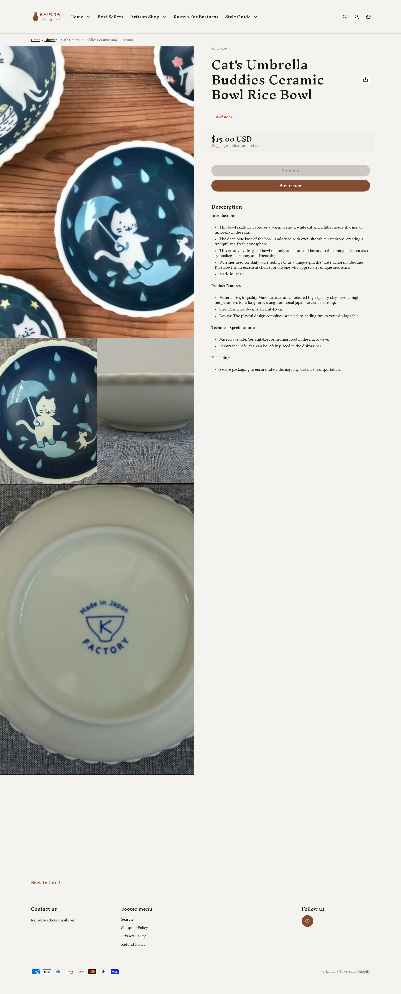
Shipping (218, 145)
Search (127, 919)
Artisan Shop (144, 16)
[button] (345, 17)
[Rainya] (46, 16)
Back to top (43, 882)
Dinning (50, 40)
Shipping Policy (134, 928)
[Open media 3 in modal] (48, 411)
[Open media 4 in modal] (145, 411)
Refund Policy (133, 944)
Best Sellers (110, 16)
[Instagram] (307, 921)
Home (76, 16)
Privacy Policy (133, 936)
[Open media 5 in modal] (97, 629)
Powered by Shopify (354, 972)
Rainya (331, 972)
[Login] (357, 17)
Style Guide (238, 16)
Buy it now (290, 185)
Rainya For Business (196, 16)
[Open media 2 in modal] (97, 192)
